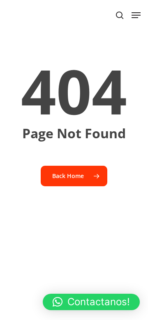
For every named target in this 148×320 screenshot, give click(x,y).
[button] (91, 302)
